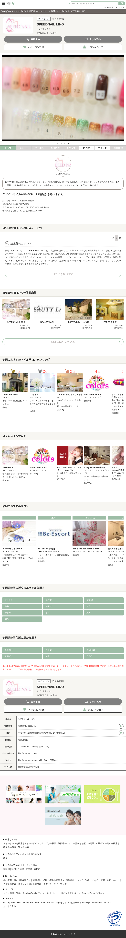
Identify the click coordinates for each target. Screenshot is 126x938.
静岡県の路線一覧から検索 (16, 847)
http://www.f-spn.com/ (27, 753)
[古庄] (32, 411)
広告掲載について (74, 880)
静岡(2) (49, 650)
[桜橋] (4, 407)
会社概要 (7, 880)
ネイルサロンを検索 (12, 843)
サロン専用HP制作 (12, 893)
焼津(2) (89, 600)
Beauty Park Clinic (12, 902)
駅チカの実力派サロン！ (68, 406)
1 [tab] (57, 143)
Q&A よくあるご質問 (95, 880)
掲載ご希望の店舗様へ (53, 880)
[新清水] (60, 409)
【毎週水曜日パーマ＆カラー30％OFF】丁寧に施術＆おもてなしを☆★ (18, 558)
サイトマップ (60, 884)
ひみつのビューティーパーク (76, 902)
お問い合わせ (113, 880)
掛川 (88, 613)
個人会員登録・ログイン (40, 884)
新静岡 (6, 869)
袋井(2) (8, 606)
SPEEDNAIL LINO (26, 719)
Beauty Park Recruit (101, 902)
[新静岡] (87, 401)
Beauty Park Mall (31, 902)
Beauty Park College (51, 902)
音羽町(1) (9, 656)
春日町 (37, 869)
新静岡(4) (9, 650)
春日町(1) (90, 650)
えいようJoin (9, 906)
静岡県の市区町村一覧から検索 (102, 843)
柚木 (48, 656)
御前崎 (8, 613)
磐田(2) (49, 606)
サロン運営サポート (70, 893)
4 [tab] (68, 143)
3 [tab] (64, 143)
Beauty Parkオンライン (93, 893)
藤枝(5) (49, 600)
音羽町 (29, 869)
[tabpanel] (63, 98)
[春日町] (115, 413)
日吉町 (89, 656)
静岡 (5, 858)
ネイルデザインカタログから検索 (40, 843)
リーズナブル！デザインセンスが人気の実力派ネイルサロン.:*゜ (42, 404)
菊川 (48, 613)
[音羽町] (76, 555)
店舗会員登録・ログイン (15, 884)
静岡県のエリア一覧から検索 (72, 843)
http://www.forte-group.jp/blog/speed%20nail (38, 760)
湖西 (7, 619)
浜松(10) (8, 600)
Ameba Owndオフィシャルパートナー (41, 893)
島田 (88, 606)
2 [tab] (61, 143)
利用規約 (36, 880)
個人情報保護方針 (22, 880)
